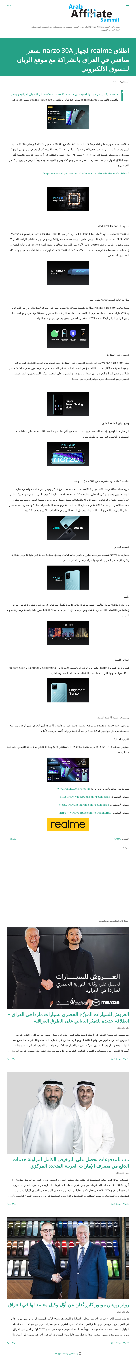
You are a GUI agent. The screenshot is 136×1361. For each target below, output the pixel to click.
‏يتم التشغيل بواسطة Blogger (66, 1353)
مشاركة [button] (13, 838)
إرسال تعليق (115, 1058)
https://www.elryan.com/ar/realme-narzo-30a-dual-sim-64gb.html (86, 173)
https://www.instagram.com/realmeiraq (83, 804)
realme (117, 838)
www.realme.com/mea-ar (73, 788)
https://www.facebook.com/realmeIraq (85, 796)
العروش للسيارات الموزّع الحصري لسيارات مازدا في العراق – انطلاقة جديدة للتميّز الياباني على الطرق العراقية (68, 1017)
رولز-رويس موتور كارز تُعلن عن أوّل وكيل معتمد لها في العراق (68, 1304)
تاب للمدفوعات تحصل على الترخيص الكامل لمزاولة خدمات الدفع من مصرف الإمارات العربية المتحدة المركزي (70, 1162)
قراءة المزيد (11, 1058)
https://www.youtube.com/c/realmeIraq (85, 812)
